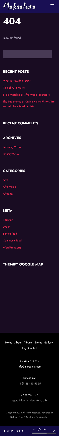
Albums (28, 342)
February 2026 (12, 147)
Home (8, 342)
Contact (32, 348)
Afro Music (9, 187)
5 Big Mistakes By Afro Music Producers (26, 95)
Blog (23, 348)
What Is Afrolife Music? (16, 81)
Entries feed (10, 234)
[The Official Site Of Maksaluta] (19, 8)
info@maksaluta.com (29, 366)
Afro (5, 180)
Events (38, 342)
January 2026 (11, 154)
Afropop (8, 194)
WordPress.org (12, 247)
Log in (6, 227)
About (17, 342)
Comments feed (12, 240)
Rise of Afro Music (14, 88)
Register (8, 220)
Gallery (48, 342)
